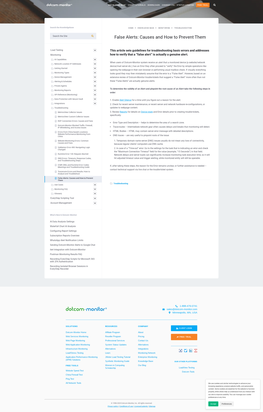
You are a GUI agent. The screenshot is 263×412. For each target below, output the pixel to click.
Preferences (227, 404)
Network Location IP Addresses (67, 64)
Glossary (58, 193)
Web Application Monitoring (78, 344)
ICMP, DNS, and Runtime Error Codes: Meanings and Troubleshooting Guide (73, 166)
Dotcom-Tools (188, 372)
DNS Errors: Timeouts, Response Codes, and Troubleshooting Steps (74, 159)
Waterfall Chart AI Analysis (63, 226)
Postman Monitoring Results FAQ (66, 254)
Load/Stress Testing (74, 353)
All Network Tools (73, 383)
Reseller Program (113, 336)
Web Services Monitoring (77, 336)
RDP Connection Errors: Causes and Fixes (75, 121)
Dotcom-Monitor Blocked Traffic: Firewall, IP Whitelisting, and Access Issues (75, 126)
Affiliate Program (112, 332)
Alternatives (110, 349)
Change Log (168, 5)
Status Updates (185, 5)
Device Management (63, 77)
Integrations (59, 103)
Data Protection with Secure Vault (68, 99)
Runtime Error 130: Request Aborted (73, 154)
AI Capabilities (60, 59)
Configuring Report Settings (63, 231)
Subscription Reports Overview (64, 235)
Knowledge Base (117, 5)
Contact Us (143, 340)
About (140, 332)
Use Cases (58, 185)
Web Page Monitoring (75, 340)
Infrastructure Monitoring (77, 349)
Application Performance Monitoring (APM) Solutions (82, 358)
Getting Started (60, 68)
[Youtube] (195, 350)
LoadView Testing (186, 367)
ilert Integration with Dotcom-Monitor (67, 249)
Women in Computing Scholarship (115, 366)
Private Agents (60, 86)
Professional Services (115, 340)
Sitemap (152, 406)
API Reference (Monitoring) (65, 95)
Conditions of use (126, 406)
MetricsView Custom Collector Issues (73, 116)
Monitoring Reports (62, 90)
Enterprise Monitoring (147, 357)
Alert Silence (125, 100)
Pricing (141, 336)
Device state (147, 112)
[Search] (92, 36)
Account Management (61, 203)
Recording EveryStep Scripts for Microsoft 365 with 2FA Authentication (72, 260)
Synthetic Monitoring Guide (117, 361)
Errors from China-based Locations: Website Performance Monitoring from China (74, 134)
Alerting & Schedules (63, 81)
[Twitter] (185, 350)
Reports (123, 112)
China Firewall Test (74, 375)
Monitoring (55, 55)
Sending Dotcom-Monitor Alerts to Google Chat (72, 245)
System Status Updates (116, 344)
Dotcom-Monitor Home (76, 332)
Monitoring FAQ (61, 189)
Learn (107, 353)
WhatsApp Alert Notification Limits (66, 240)
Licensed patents (141, 406)
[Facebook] (180, 350)
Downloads (154, 5)
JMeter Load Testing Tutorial (117, 357)
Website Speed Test (75, 370)
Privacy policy (113, 406)
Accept (213, 404)
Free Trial (202, 5)
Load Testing (56, 50)
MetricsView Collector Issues (70, 112)
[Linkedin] (190, 350)
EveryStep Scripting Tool (62, 198)
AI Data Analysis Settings (62, 221)
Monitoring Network (146, 353)
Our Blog (142, 365)
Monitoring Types (61, 73)
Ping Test (70, 379)
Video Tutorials (136, 5)
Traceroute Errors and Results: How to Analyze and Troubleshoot (74, 172)
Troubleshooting (121, 183)
